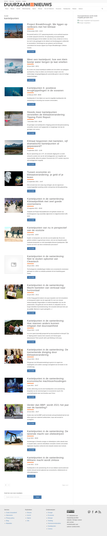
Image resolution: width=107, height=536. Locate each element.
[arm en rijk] (13, 411)
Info (28, 520)
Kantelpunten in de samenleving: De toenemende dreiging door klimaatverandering (47, 352)
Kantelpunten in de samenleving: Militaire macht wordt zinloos (45, 459)
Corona (50, 528)
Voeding (50, 520)
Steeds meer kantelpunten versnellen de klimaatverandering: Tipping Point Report (46, 115)
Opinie (29, 518)
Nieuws (29, 512)
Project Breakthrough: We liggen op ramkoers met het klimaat (47, 25)
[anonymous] (13, 179)
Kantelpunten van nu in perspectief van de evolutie (47, 229)
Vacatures (18, 1)
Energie (50, 512)
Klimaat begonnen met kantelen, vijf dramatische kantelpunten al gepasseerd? (47, 143)
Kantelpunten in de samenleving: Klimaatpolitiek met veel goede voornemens (45, 201)
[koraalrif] (13, 92)
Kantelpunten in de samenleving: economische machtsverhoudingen (46, 379)
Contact (24, 1)
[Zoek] (102, 9)
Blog (7, 520)
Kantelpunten (52, 526)
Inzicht (29, 515)
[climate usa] (13, 356)
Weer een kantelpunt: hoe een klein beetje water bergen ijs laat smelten (47, 60)
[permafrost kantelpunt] (13, 148)
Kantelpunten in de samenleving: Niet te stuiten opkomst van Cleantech (46, 259)
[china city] (13, 385)
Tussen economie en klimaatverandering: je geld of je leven (45, 175)
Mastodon (9, 523)
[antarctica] (13, 66)
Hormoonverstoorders (54, 523)
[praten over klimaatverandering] (13, 206)
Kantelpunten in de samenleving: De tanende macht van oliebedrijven (47, 432)
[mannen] (13, 328)
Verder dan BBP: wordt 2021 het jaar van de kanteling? (48, 406)
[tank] (13, 464)
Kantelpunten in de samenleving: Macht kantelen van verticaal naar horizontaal (46, 288)
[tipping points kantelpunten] (13, 119)
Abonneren (9, 515)
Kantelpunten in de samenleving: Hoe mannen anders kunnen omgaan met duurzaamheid (45, 323)
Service (6, 1)
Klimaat (50, 518)
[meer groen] (13, 292)
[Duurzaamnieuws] (28, 5)
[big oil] (13, 438)
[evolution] (13, 234)
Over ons (12, 1)
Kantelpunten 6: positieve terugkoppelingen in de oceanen (45, 89)
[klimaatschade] (13, 31)
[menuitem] (6, 1)
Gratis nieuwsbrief (11, 512)
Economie (51, 515)
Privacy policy (10, 518)
